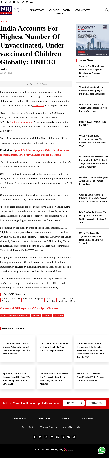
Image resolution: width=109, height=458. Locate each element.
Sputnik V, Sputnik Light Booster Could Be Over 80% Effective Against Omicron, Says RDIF (16, 378)
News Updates (82, 10)
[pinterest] (27, 3)
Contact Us (60, 13)
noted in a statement (22, 121)
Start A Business (5, 299)
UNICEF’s (38, 105)
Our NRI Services (14, 294)
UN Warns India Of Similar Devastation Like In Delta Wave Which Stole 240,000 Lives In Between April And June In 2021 (90, 350)
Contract (16, 298)
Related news (13, 328)
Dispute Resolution (62, 299)
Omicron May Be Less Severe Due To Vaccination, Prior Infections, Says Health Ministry (54, 378)
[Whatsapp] (102, 454)
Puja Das (4, 69)
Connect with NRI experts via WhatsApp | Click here (29, 308)
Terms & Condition (48, 427)
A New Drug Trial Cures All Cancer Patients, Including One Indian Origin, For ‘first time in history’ (16, 348)
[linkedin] (18, 3)
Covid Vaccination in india (14, 316)
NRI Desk (72, 299)
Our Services (37, 10)
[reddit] (31, 3)
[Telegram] (22, 3)
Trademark (27, 298)
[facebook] (1, 3)
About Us (67, 427)
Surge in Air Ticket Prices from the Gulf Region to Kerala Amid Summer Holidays (91, 71)
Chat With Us (74, 403)
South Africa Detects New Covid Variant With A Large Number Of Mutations (90, 377)
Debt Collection (50, 299)
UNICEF (47, 316)
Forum (66, 10)
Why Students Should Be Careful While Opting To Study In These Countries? (92, 90)
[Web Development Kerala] (70, 449)
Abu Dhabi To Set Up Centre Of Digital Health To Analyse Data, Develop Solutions (54, 347)
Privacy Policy (28, 427)
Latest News (85, 60)
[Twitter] (5, 3)
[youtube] (14, 3)
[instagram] (10, 3)
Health (3, 21)
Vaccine (59, 316)
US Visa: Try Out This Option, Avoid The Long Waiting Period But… (94, 180)
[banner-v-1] (92, 55)
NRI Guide (54, 10)
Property (39, 298)
